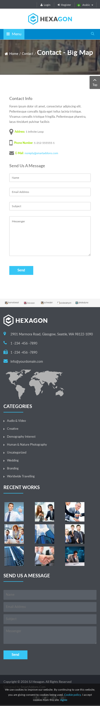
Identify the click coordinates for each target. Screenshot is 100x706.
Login (47, 5)
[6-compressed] (44, 534)
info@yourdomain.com (26, 361)
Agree (63, 700)
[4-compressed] (14, 534)
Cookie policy (72, 694)
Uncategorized (16, 452)
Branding (13, 468)
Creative (12, 428)
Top (95, 85)
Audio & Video (16, 420)
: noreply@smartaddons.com (40, 153)
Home (13, 54)
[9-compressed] (74, 556)
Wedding (13, 460)
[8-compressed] (14, 556)
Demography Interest (21, 436)
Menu (16, 34)
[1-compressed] (14, 512)
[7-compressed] (74, 534)
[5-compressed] (44, 556)
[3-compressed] (74, 512)
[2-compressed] (44, 512)
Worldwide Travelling (21, 476)
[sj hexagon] (50, 18)
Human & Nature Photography (27, 444)
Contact (27, 54)
